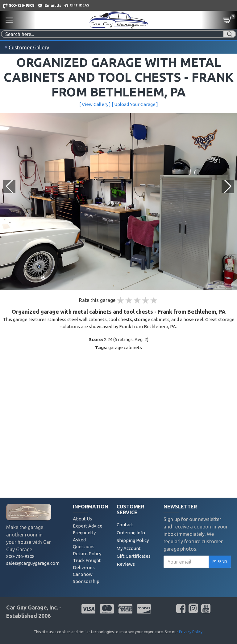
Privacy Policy (190, 632)
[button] (228, 186)
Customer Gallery (29, 47)
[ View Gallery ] (95, 104)
